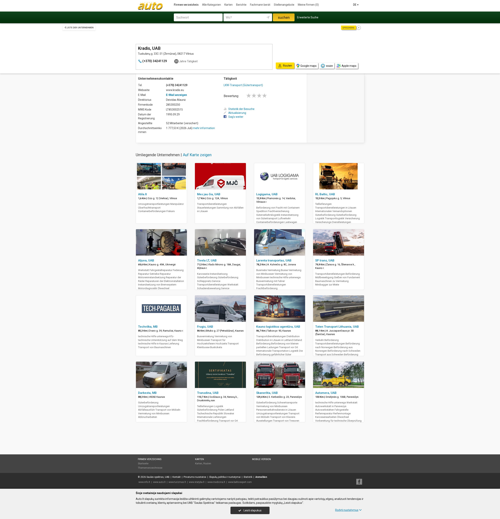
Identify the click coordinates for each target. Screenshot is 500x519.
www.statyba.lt (196, 482)
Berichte (241, 4)
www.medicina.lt (216, 482)
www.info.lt (144, 482)
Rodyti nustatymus (346, 510)
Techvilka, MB (148, 326)
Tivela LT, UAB (207, 260)
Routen (207, 463)
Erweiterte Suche (307, 17)
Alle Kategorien (211, 4)
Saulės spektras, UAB (158, 477)
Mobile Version (261, 459)
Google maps (308, 65)
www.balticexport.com (240, 482)
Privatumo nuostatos (195, 477)
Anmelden (261, 477)
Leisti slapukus (252, 510)
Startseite (143, 463)
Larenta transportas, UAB (273, 260)
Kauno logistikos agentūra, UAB (278, 326)
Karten (228, 4)
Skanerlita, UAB (267, 393)
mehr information (204, 128)
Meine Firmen (308, 4)
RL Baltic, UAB (325, 194)
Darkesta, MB (147, 393)
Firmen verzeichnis (186, 4)
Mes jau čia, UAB (208, 194)
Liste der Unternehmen (80, 27)
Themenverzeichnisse (150, 467)
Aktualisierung (237, 112)
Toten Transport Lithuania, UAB (337, 326)
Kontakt (176, 477)
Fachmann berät (260, 4)
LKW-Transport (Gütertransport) (243, 85)
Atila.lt (142, 194)
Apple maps (349, 65)
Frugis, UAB (205, 326)
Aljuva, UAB (146, 260)
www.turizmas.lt (177, 482)
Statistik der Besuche (241, 109)
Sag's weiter (235, 116)
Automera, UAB (326, 393)
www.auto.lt (159, 482)
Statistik (248, 477)
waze (329, 65)
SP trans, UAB (324, 260)
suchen (284, 17)
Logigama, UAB (267, 194)
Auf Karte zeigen (197, 154)
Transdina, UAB (208, 393)
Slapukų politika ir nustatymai (225, 477)
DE (355, 4)
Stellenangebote (284, 4)
